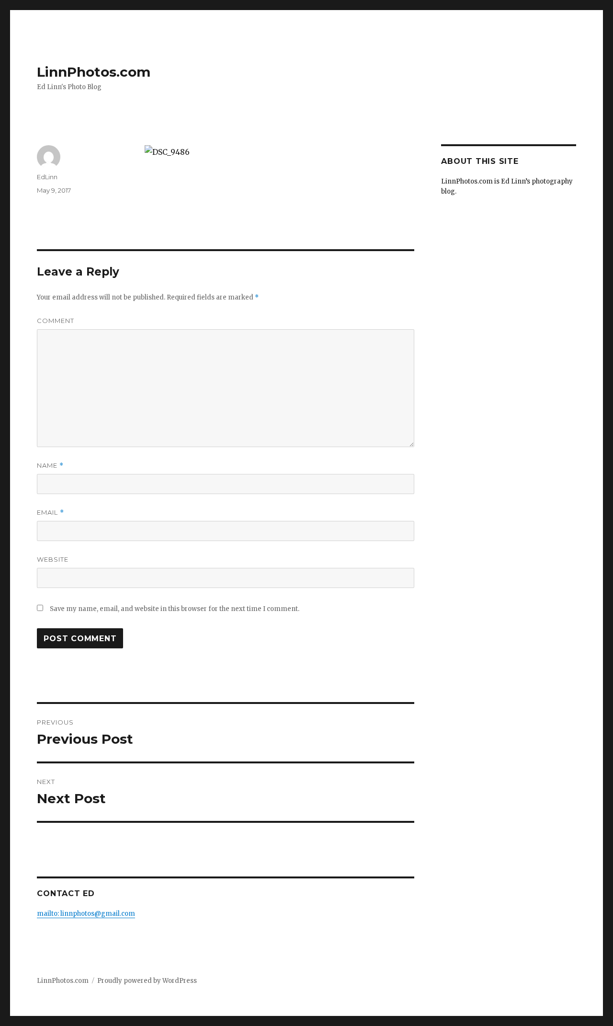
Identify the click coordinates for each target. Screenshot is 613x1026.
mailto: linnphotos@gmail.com (86, 914)
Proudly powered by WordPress (147, 981)
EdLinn (47, 177)
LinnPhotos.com (93, 72)
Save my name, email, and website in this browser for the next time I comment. (174, 609)
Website (52, 559)
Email (50, 512)
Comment (55, 320)
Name (50, 465)
